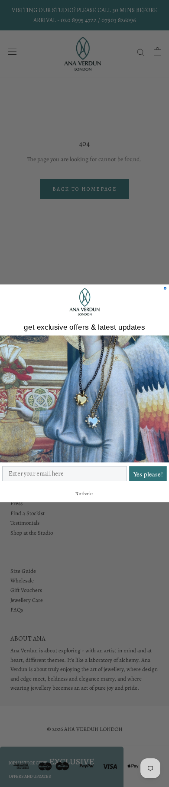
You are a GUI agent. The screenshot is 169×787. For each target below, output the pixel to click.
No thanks (84, 494)
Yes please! (148, 474)
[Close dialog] (165, 288)
